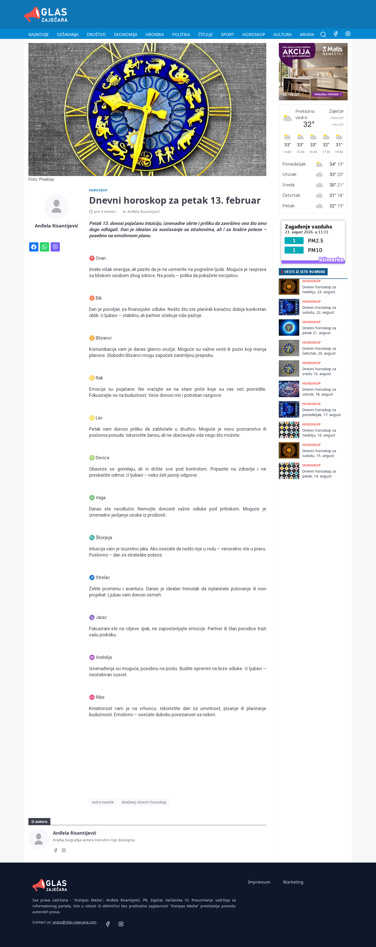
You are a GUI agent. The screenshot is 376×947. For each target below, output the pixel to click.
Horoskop (253, 34)
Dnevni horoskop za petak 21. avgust (319, 330)
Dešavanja (68, 34)
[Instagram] (348, 34)
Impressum (259, 882)
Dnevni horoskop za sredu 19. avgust (319, 371)
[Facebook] (335, 34)
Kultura (282, 34)
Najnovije (38, 34)
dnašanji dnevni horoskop (144, 802)
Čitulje (205, 34)
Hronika (155, 34)
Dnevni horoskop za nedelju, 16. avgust (319, 433)
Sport (227, 34)
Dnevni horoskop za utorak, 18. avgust (319, 392)
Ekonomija (125, 34)
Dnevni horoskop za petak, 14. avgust (319, 473)
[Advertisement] (258, 13)
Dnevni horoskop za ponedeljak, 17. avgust (321, 412)
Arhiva (307, 34)
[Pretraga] (323, 34)
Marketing (293, 882)
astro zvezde (103, 802)
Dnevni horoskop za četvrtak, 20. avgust (319, 351)
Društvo (96, 34)
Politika (181, 34)
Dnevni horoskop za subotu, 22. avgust (319, 310)
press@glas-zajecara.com (74, 922)
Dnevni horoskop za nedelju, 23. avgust (319, 289)
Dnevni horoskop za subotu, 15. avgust (319, 453)
